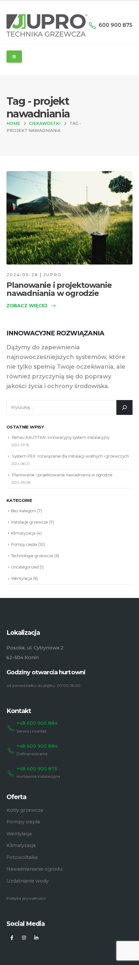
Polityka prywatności (26, 898)
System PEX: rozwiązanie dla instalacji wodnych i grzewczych (70, 456)
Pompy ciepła (24, 544)
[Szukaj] (124, 407)
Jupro (53, 274)
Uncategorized (25, 567)
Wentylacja (21, 578)
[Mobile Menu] (14, 56)
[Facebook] (11, 937)
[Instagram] (24, 937)
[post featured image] (69, 218)
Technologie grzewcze (32, 555)
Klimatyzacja (23, 533)
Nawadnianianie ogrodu (34, 869)
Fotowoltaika (21, 857)
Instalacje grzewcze (29, 522)
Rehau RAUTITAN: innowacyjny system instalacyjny (61, 437)
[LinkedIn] (36, 937)
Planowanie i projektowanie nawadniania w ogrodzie (59, 289)
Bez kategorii (23, 510)
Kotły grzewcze (24, 810)
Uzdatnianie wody (27, 881)
